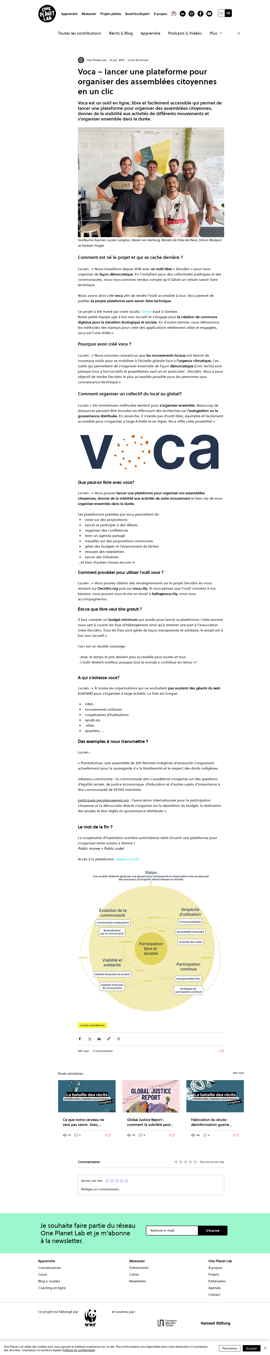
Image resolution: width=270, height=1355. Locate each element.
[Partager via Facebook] (80, 1039)
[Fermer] (265, 1348)
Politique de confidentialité (78, 1350)
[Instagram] (191, 14)
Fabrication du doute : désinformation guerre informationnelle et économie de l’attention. (211, 1122)
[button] (70, 12)
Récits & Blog (121, 33)
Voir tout (238, 1073)
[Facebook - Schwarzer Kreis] (200, 14)
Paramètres (229, 1348)
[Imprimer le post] (118, 1039)
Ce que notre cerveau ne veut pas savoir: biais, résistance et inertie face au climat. (86, 1122)
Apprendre (150, 33)
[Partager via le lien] (109, 1039)
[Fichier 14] (174, 14)
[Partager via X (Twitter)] (89, 1039)
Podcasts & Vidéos (185, 33)
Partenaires (217, 1281)
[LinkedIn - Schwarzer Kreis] (183, 14)
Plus (213, 33)
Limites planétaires (92, 1025)
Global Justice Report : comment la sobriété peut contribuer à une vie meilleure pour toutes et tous (149, 1122)
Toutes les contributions (79, 33)
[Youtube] (209, 14)
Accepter (251, 1348)
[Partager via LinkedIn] (99, 1039)
